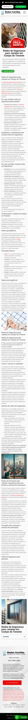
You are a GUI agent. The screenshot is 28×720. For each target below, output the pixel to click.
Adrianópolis (8, 690)
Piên (9, 697)
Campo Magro (8, 694)
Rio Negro (12, 699)
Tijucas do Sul (11, 700)
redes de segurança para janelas (12, 82)
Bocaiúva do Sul (20, 691)
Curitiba (18, 239)
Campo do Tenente (16, 693)
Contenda (22, 694)
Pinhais (11, 697)
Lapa (23, 696)
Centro (6, 254)
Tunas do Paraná (18, 700)
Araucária (10, 691)
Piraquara (16, 697)
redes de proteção (6, 93)
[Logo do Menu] (11, 13)
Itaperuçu (20, 696)
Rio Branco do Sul (6, 699)
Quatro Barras (21, 697)
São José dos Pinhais (19, 699)
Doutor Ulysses (6, 696)
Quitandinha (5, 700)
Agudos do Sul (15, 690)
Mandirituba (5, 697)
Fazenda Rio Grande (13, 696)
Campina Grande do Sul (7, 693)
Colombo (18, 694)
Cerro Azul (14, 694)
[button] (24, 12)
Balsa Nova (14, 691)
